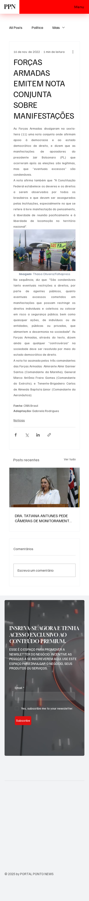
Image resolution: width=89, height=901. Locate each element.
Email (19, 688)
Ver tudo (70, 459)
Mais (56, 27)
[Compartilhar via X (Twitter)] (27, 435)
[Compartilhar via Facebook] (15, 435)
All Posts (15, 27)
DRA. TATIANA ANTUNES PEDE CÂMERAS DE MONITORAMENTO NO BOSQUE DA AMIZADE (43, 518)
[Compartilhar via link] (49, 435)
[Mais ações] (73, 51)
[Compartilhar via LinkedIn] (38, 435)
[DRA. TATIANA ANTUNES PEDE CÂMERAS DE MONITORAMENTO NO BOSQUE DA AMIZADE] (44, 487)
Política (37, 27)
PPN (10, 6)
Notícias (19, 420)
